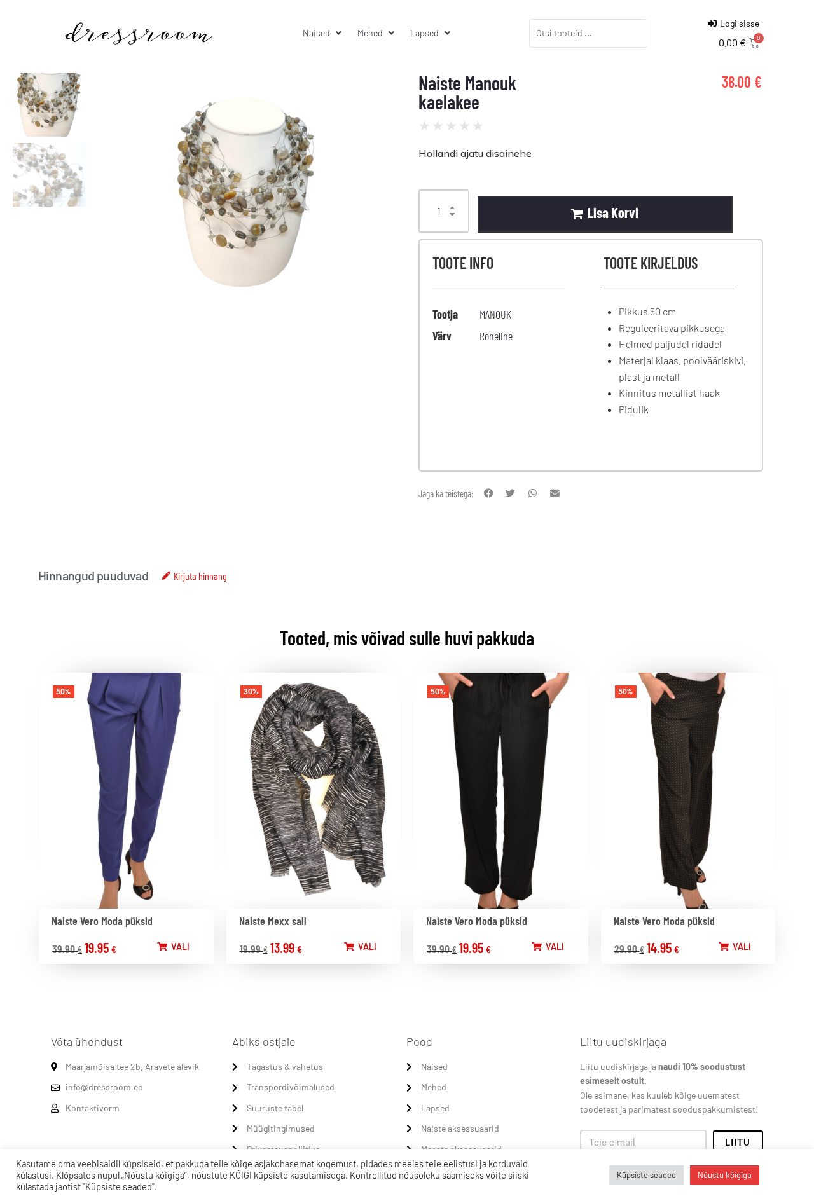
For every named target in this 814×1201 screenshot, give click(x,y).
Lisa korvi (613, 212)
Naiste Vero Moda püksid (102, 921)
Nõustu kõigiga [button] (725, 1175)
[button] (489, 494)
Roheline (496, 336)
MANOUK (495, 314)
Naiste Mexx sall (273, 921)
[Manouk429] (247, 200)
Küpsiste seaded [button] (646, 1175)
